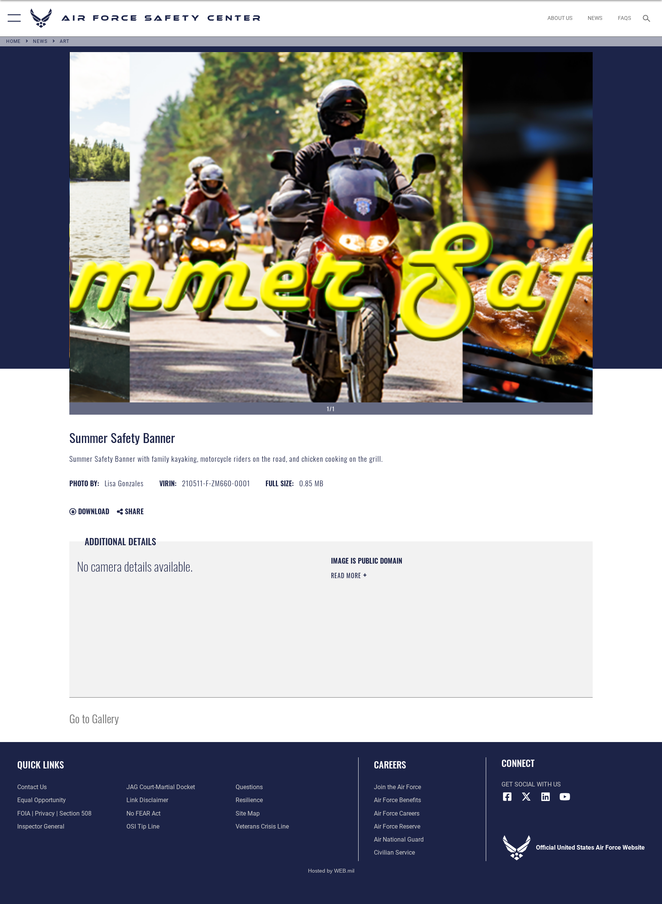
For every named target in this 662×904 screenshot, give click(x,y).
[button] (12, 18)
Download (92, 511)
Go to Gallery (94, 718)
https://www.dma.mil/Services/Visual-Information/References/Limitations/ (421, 624)
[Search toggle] (647, 18)
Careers (390, 764)
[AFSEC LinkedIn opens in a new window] (545, 797)
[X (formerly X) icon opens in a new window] (526, 797)
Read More (347, 575)
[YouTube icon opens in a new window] (564, 797)
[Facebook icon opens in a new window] (507, 797)
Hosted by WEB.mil (331, 871)
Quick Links (40, 764)
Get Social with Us (531, 784)
